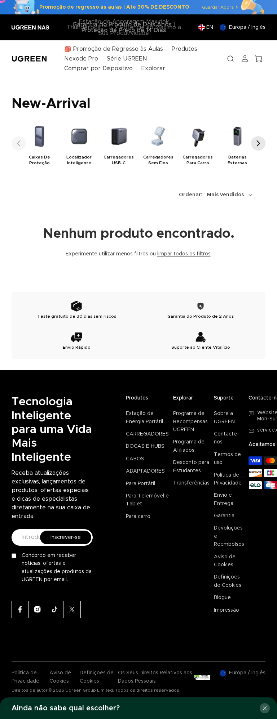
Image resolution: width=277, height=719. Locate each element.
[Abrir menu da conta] (245, 59)
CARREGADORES (147, 434)
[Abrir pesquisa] (230, 59)
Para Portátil (140, 483)
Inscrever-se (65, 537)
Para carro (138, 516)
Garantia (224, 515)
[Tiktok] (54, 609)
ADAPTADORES (145, 471)
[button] (19, 143)
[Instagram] (37, 609)
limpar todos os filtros (184, 253)
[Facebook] (20, 609)
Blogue (222, 597)
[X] (72, 609)
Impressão (226, 610)
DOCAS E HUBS (145, 446)
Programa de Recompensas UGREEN (190, 421)
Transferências (191, 483)
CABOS (135, 458)
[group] (39, 144)
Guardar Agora (218, 7)
